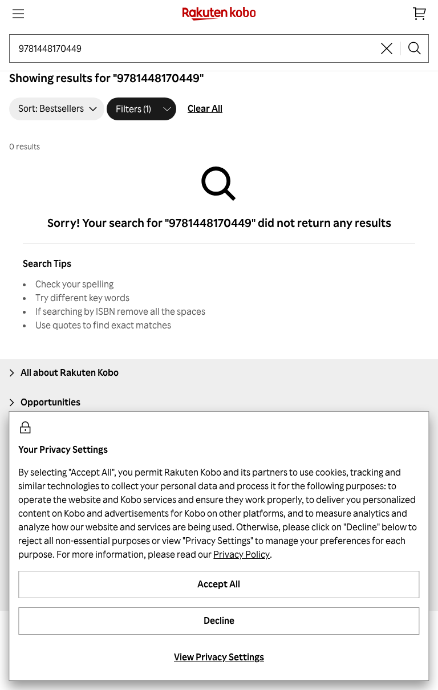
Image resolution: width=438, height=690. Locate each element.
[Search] (414, 48)
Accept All (218, 584)
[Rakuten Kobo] (219, 14)
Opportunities (50, 402)
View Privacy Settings (219, 657)
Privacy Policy (241, 554)
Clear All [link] (205, 108)
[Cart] (419, 13)
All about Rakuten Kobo (70, 372)
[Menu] (18, 13)
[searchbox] (196, 48)
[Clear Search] (386, 48)
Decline (219, 620)
